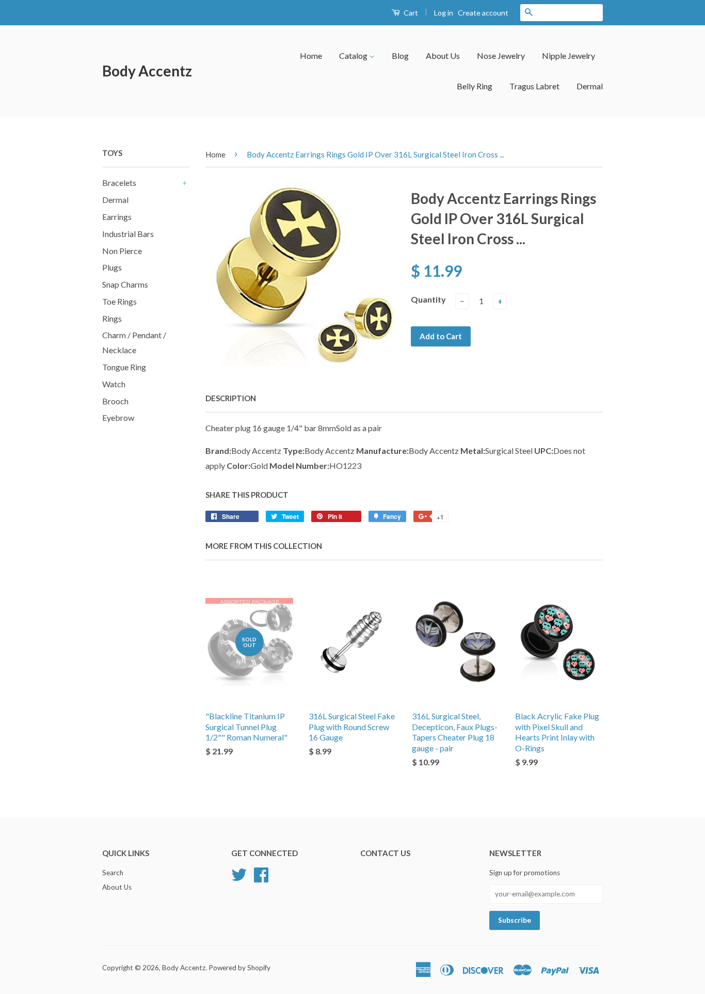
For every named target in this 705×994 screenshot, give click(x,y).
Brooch (115, 401)
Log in (443, 12)
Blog (400, 55)
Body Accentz (147, 71)
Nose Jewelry (501, 55)
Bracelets (119, 182)
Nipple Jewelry (568, 55)
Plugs (112, 267)
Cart (410, 12)
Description (230, 398)
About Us (443, 55)
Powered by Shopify (239, 968)
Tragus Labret (534, 86)
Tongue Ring (124, 367)
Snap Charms (125, 284)
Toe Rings (119, 301)
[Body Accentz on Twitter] (239, 874)
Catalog (354, 55)
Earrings (117, 217)
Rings (112, 318)
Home (311, 55)
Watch (113, 384)
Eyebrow (118, 417)
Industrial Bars (128, 234)
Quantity (428, 299)
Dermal (589, 86)
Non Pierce (122, 251)
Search (112, 873)
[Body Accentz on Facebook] (261, 874)
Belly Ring (474, 86)
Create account (483, 12)
